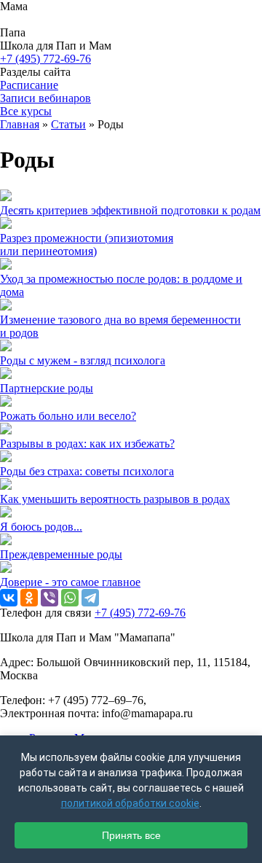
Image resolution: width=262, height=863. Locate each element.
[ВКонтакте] (8, 597)
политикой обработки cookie (130, 803)
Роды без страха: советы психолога (87, 471)
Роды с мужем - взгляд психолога (82, 360)
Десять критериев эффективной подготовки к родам (130, 210)
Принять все (131, 835)
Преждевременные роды (61, 554)
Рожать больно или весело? (68, 416)
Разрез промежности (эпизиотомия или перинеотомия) (86, 244)
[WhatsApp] (70, 597)
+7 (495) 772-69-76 (45, 58)
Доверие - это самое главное (70, 582)
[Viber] (49, 597)
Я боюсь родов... (41, 526)
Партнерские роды (46, 388)
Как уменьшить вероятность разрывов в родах (115, 499)
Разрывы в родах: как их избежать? (87, 443)
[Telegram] (90, 597)
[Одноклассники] (29, 597)
